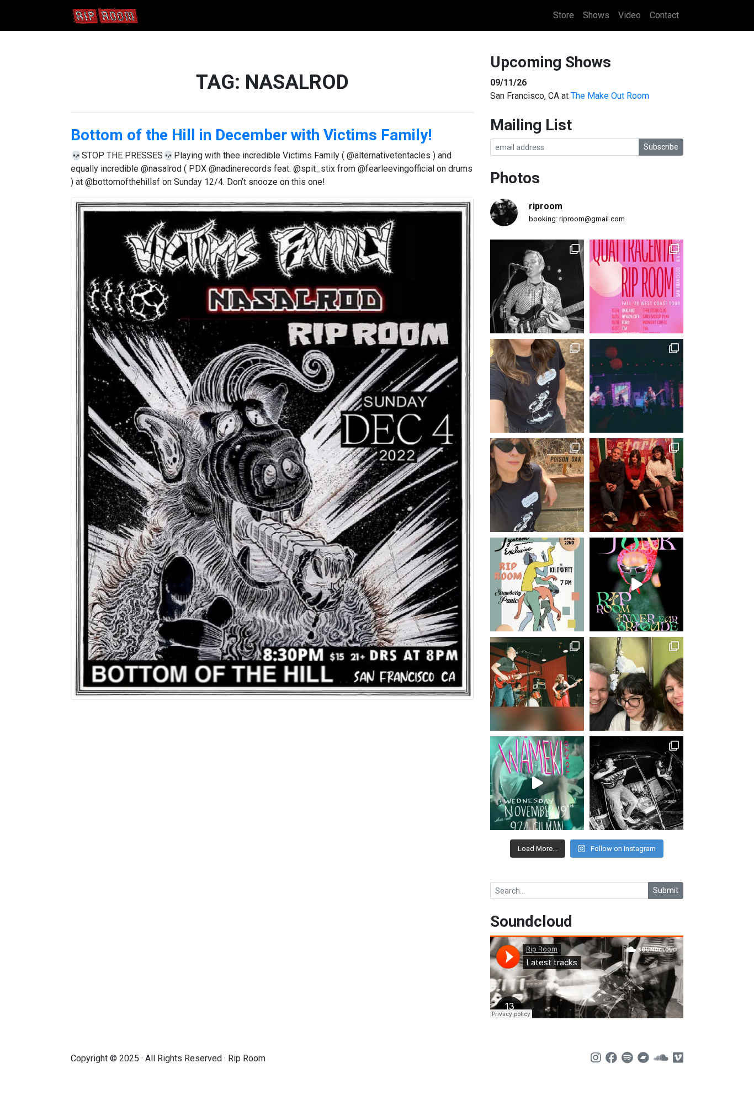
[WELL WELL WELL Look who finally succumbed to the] (537, 485)
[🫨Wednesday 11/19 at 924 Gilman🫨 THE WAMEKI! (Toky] (537, 783)
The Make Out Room (610, 96)
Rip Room (126, 15)
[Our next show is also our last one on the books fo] (636, 783)
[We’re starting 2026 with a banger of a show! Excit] (537, 684)
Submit (665, 890)
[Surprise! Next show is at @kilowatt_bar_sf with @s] (537, 584)
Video (629, 15)
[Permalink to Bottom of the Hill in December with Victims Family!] (272, 449)
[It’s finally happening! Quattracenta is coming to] (636, 286)
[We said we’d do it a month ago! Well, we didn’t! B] (537, 386)
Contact (664, 15)
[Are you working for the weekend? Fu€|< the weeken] (636, 584)
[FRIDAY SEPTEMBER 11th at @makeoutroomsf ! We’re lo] (537, 286)
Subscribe (661, 146)
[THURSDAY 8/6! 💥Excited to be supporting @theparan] (636, 386)
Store (563, 15)
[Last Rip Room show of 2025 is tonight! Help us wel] (636, 684)
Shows (596, 15)
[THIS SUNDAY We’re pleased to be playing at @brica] (636, 485)
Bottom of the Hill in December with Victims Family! (251, 135)
